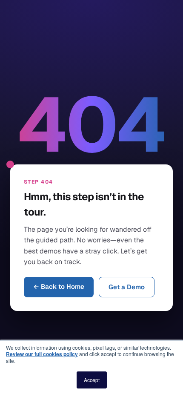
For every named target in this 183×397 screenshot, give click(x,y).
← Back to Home (58, 286)
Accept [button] (92, 379)
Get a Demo (127, 287)
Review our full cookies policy (42, 354)
